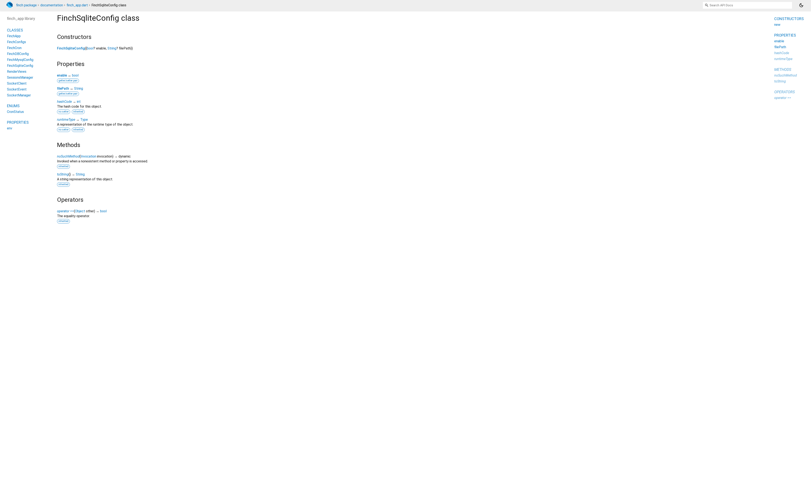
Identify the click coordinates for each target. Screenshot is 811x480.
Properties (18, 122)
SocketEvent (17, 89)
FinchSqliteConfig (71, 48)
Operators (784, 92)
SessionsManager (20, 77)
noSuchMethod (68, 156)
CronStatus (15, 112)
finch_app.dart (77, 5)
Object (80, 211)
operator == (65, 211)
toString (63, 174)
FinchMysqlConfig (20, 60)
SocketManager (19, 95)
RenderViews (16, 72)
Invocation (88, 156)
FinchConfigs (16, 42)
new (777, 25)
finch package (26, 5)
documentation (51, 5)
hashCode (64, 102)
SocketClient (17, 83)
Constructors (789, 18)
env (9, 128)
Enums (13, 106)
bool (90, 48)
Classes (15, 30)
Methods (782, 69)
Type (84, 120)
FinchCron (14, 48)
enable (62, 75)
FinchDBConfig (18, 54)
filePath (63, 88)
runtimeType (66, 120)
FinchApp (14, 36)
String (111, 48)
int (79, 102)
